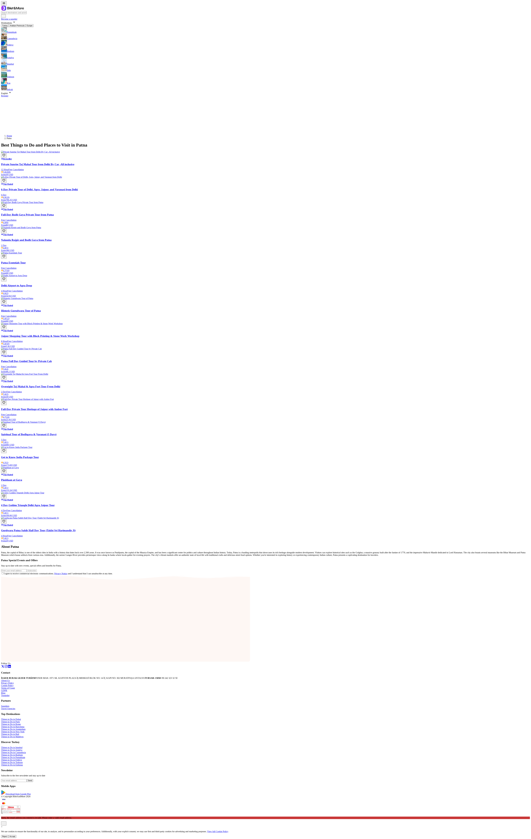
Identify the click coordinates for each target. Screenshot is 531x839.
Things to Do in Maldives (12, 737)
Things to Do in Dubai (11, 719)
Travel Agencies (8, 708)
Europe (29, 26)
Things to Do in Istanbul (11, 747)
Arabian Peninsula (17, 26)
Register (4, 96)
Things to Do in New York (12, 732)
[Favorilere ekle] (4, 155)
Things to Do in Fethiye (11, 760)
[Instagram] (6, 667)
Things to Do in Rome (11, 724)
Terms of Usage (8, 688)
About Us (5, 680)
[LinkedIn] (9, 667)
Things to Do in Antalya (11, 750)
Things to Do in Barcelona (12, 727)
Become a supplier (9, 19)
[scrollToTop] (3, 823)
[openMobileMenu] (4, 3)
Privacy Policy (7, 683)
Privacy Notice (60, 573)
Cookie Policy (7, 685)
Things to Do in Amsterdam (13, 729)
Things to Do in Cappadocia (13, 752)
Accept (12, 836)
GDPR (4, 690)
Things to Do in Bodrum (12, 755)
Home (9, 136)
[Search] (3, 16)
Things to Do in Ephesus (12, 765)
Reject (4, 836)
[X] (2, 667)
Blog (3, 693)
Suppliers (5, 706)
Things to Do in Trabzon (12, 762)
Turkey (5, 26)
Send (30, 781)
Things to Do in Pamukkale (13, 757)
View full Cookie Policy (217, 831)
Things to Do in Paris (10, 722)
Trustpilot (5, 695)
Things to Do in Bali (10, 734)
